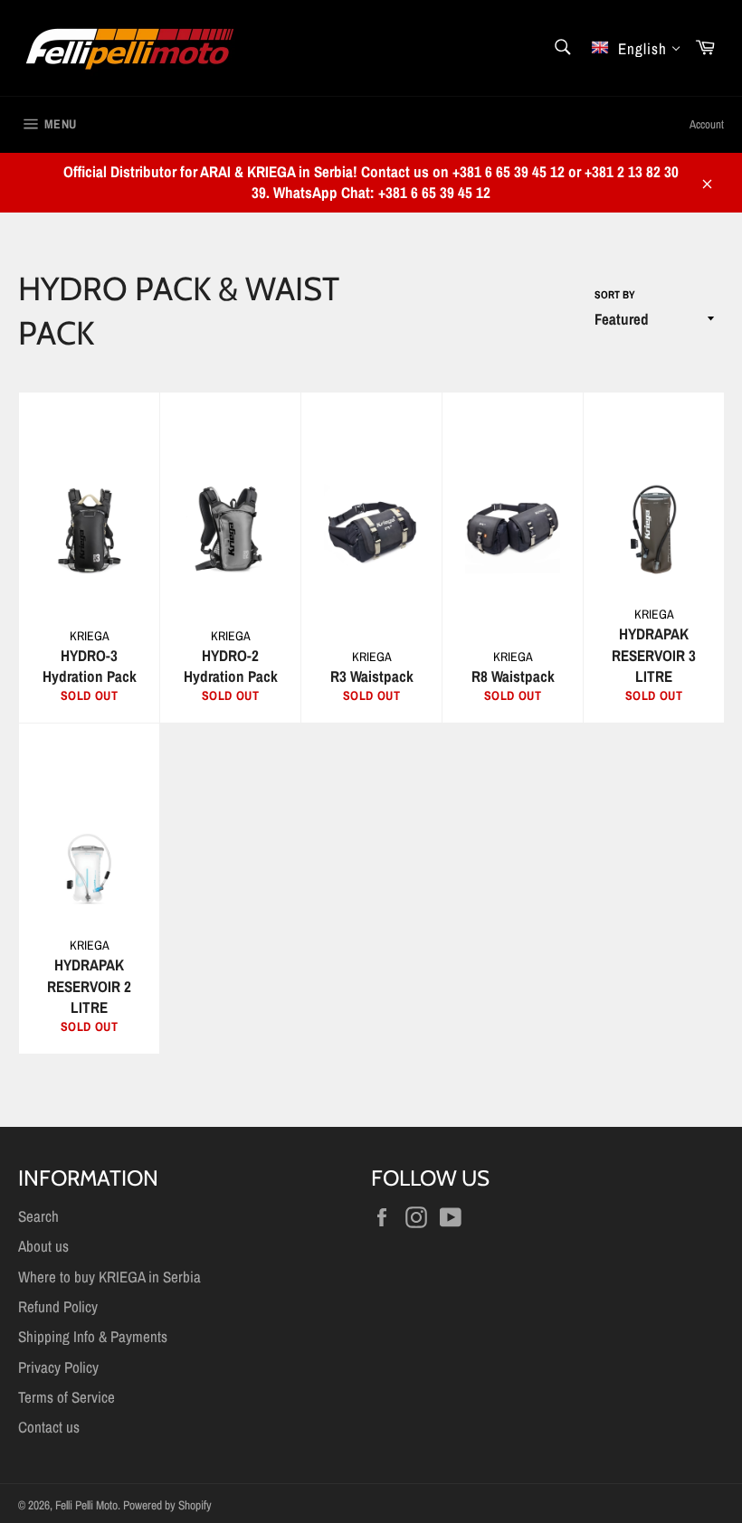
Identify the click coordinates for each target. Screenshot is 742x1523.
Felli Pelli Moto (86, 1505)
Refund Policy (58, 1306)
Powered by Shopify (167, 1505)
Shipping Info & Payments (92, 1336)
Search (38, 1216)
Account (707, 124)
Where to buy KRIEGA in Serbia (109, 1276)
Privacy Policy (58, 1367)
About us (43, 1245)
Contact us (49, 1426)
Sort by (615, 295)
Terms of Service (66, 1396)
